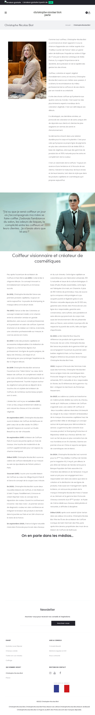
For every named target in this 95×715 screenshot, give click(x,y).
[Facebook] (60, 673)
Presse (8, 678)
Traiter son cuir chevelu (14, 656)
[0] (89, 12)
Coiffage (9, 660)
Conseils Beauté (55, 646)
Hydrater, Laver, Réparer (14, 646)
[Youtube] (55, 673)
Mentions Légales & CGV (57, 651)
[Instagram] (50, 673)
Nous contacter (54, 656)
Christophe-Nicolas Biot (14, 673)
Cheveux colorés (11, 651)
